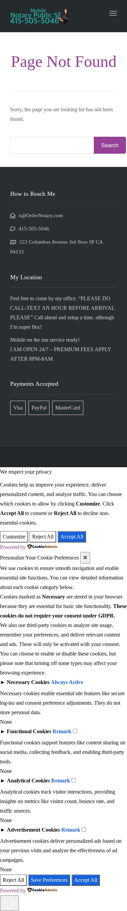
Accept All (71, 536)
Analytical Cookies (28, 780)
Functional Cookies (29, 731)
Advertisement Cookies (33, 830)
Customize (14, 536)
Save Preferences (49, 880)
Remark (61, 731)
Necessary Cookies (28, 682)
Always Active (67, 682)
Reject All (43, 536)
